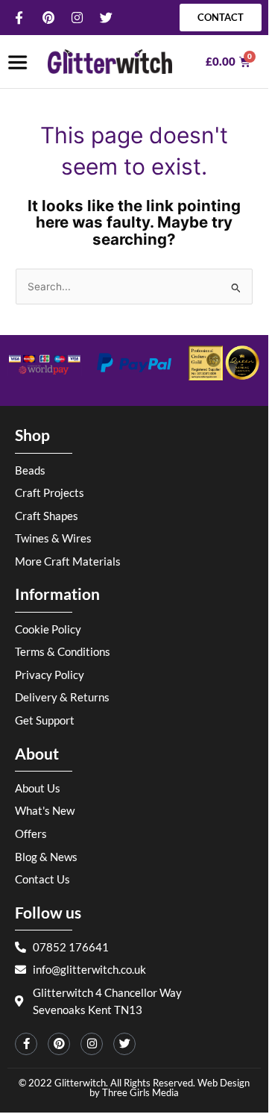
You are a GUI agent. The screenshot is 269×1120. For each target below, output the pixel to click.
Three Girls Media (140, 1092)
